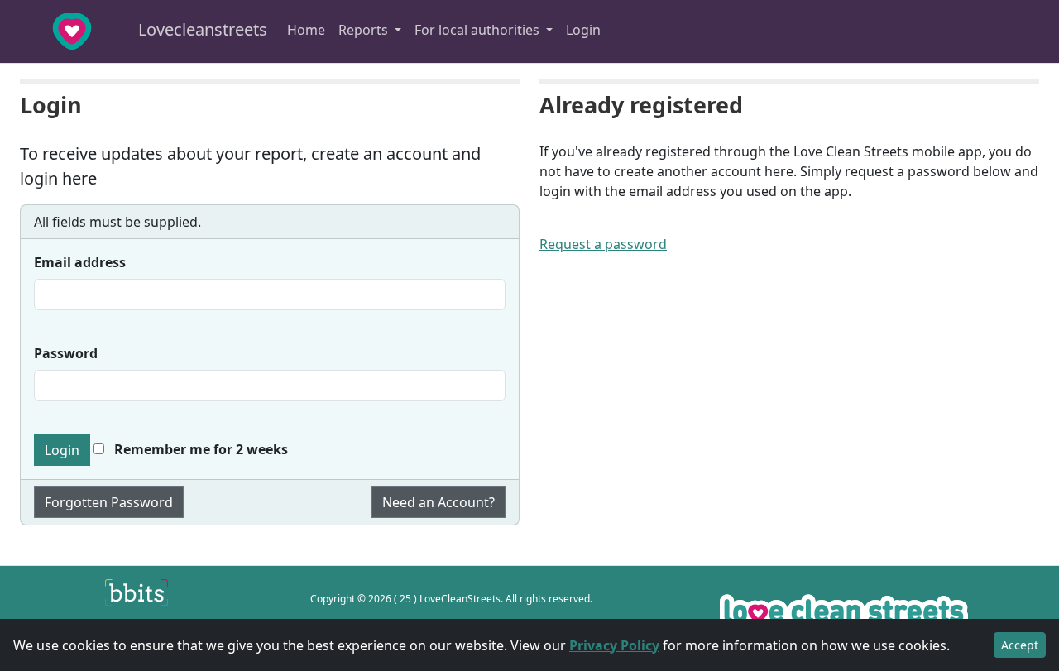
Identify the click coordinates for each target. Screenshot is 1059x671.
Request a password (603, 244)
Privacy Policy (614, 645)
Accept (1019, 645)
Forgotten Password (109, 502)
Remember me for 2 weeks (199, 449)
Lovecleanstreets (200, 29)
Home (306, 30)
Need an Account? (438, 502)
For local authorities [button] (478, 30)
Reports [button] (364, 30)
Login (583, 30)
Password (66, 353)
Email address (80, 262)
